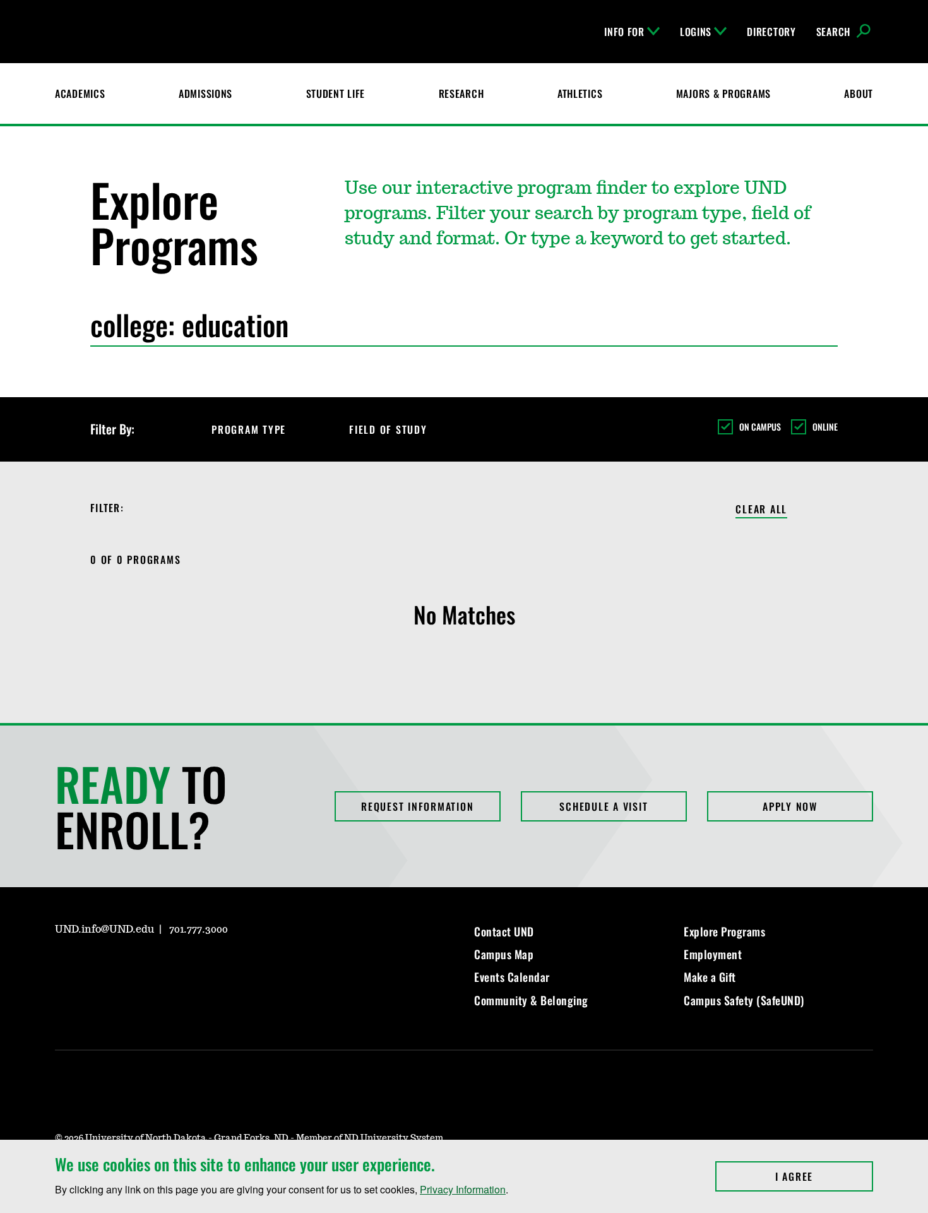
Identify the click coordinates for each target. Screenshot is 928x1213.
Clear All (761, 510)
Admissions (205, 93)
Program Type (248, 429)
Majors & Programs (723, 93)
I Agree (824, 1176)
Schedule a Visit (603, 806)
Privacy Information (463, 1189)
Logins (695, 31)
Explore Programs (724, 931)
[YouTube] (155, 965)
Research (461, 93)
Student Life (336, 93)
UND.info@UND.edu (104, 929)
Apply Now (790, 806)
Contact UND (504, 931)
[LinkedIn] (124, 965)
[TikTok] (185, 965)
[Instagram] (64, 965)
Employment (713, 954)
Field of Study (388, 429)
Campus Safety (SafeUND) (744, 1000)
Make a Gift (710, 977)
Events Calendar (512, 977)
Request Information (417, 806)
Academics (80, 93)
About (858, 93)
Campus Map (503, 954)
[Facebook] (94, 965)
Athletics (579, 93)
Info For (624, 31)
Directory (771, 31)
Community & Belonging (531, 1000)
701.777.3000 (198, 929)
